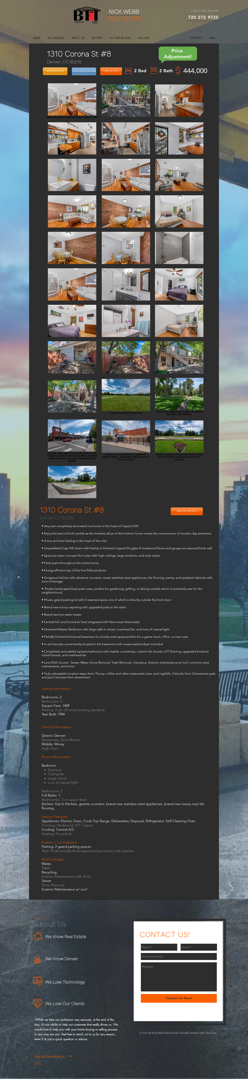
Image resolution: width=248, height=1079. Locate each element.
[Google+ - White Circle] (155, 1011)
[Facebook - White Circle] (143, 1011)
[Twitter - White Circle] (149, 1011)
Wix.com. (211, 1033)
